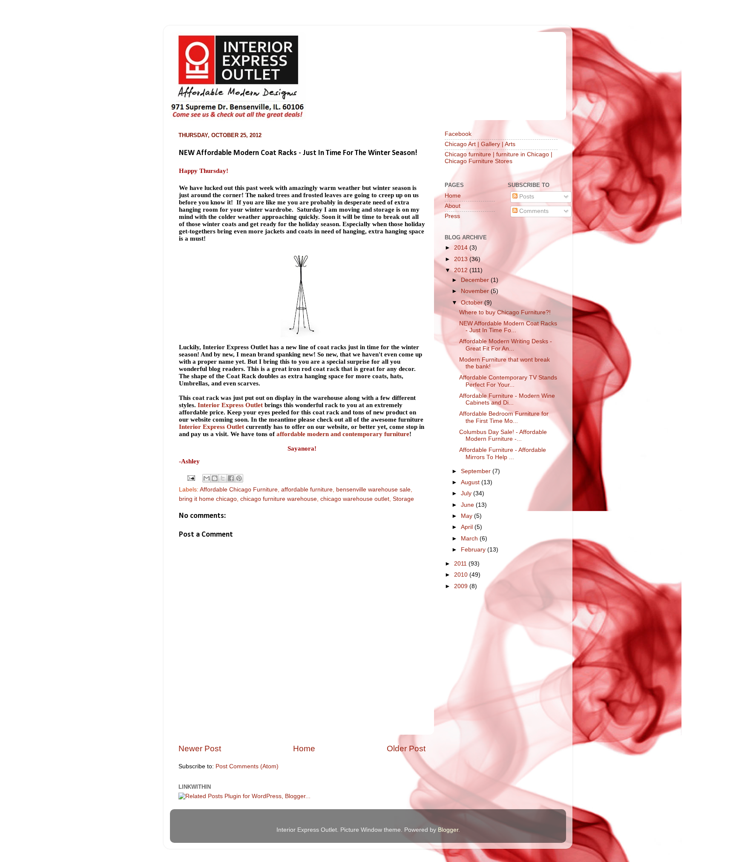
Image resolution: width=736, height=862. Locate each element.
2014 (461, 247)
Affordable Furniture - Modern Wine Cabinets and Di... (507, 399)
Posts (526, 196)
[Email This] (206, 478)
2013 (461, 259)
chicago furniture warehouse (278, 499)
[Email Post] (191, 477)
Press (452, 216)
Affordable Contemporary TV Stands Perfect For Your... (508, 381)
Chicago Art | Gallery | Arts (480, 144)
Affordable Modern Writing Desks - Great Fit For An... (505, 344)
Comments (533, 211)
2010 (461, 575)
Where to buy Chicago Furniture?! (505, 312)
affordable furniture (307, 489)
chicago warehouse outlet (354, 499)
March (470, 538)
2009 (461, 586)
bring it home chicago (208, 499)
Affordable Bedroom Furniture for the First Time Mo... (504, 417)
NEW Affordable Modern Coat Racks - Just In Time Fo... (508, 326)
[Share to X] (222, 478)
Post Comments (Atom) (247, 766)
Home (304, 748)
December (476, 280)
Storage (403, 499)
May (467, 516)
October (472, 302)
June (468, 505)
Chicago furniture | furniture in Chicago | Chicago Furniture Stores (498, 157)
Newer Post (199, 748)
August (471, 482)
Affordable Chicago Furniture (239, 489)
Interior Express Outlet (230, 405)
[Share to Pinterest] (239, 478)
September (476, 471)
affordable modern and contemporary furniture (342, 434)
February (474, 549)
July (467, 493)
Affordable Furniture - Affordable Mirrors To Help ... (502, 453)
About (452, 206)
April (467, 527)
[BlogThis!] (214, 478)
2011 (461, 563)
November (476, 291)
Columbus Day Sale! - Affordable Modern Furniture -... (503, 435)
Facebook (458, 134)
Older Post (406, 748)
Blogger (448, 830)
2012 (461, 270)
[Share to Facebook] (231, 478)
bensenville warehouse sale (373, 489)
